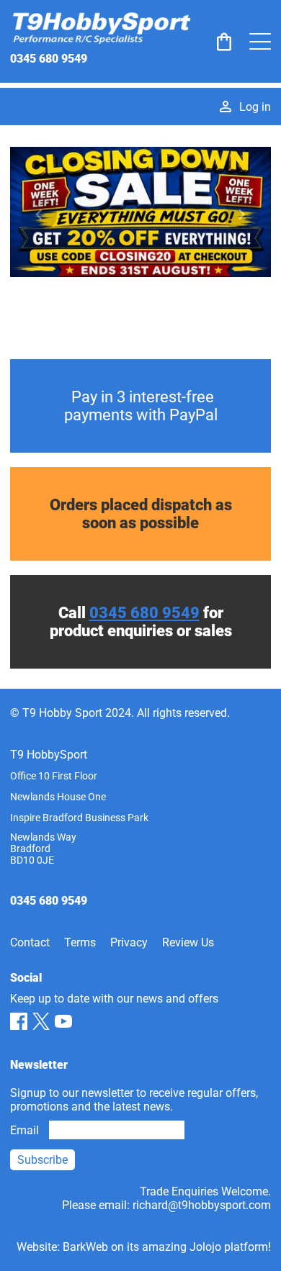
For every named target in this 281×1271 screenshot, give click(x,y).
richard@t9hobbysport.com (202, 1205)
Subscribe (42, 1160)
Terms (80, 942)
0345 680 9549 (48, 58)
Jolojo (205, 1247)
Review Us (188, 942)
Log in (255, 107)
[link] (224, 42)
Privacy (129, 942)
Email (24, 1130)
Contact (30, 942)
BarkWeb (85, 1247)
